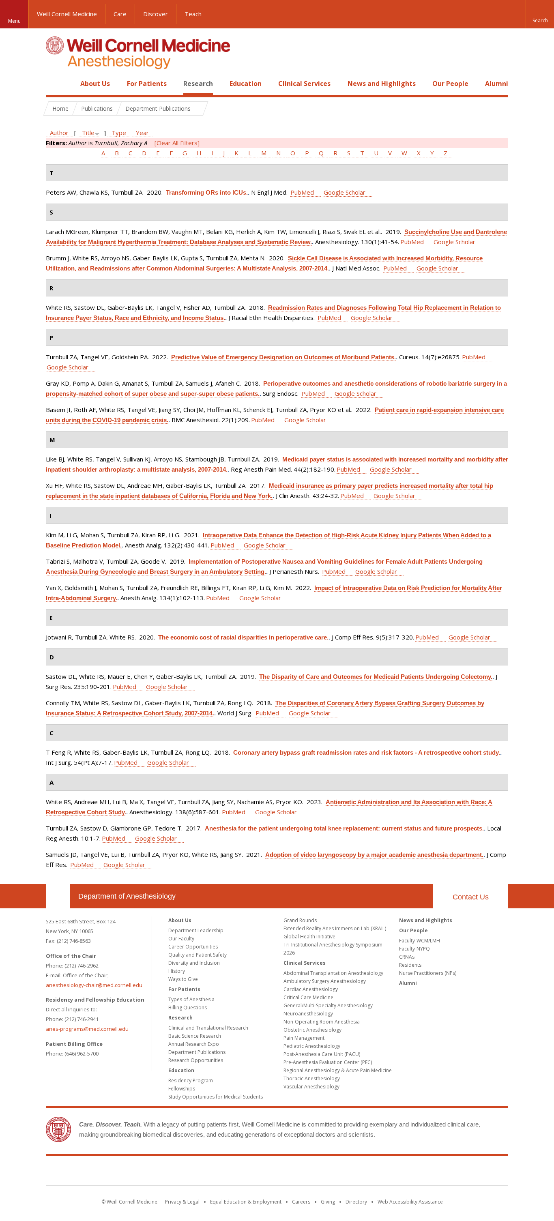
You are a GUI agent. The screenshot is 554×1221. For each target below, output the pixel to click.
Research (198, 83)
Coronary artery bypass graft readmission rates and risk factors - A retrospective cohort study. (366, 752)
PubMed (302, 192)
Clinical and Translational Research (208, 1027)
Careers (301, 1201)
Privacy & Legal (182, 1201)
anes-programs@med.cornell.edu (87, 1028)
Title (88, 133)
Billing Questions (187, 1007)
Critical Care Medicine (308, 997)
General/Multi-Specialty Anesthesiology (328, 1005)
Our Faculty (181, 938)
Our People (450, 83)
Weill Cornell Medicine (67, 14)
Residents (410, 964)
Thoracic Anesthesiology (311, 1078)
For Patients (147, 83)
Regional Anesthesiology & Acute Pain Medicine (337, 1070)
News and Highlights (382, 83)
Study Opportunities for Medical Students (215, 1096)
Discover (155, 14)
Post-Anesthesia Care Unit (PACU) (321, 1054)
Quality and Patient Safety (197, 954)
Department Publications (196, 1052)
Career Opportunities (193, 946)
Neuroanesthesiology (308, 1013)
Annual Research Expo (193, 1044)
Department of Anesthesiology (127, 896)
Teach (193, 14)
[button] (540, 14)
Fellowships (181, 1088)
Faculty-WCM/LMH (419, 940)
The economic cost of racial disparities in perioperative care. (243, 637)
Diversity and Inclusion (194, 962)
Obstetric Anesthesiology (312, 1029)
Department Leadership (195, 930)
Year (142, 133)
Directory (356, 1201)
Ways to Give (183, 979)
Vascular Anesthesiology (311, 1086)
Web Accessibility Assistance (410, 1201)
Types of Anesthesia (191, 999)
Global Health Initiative (309, 936)
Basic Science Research (194, 1035)
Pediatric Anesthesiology (311, 1046)
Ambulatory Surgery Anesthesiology (324, 981)
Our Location (58, 896)
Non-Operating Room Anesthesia (321, 1021)
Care (120, 14)
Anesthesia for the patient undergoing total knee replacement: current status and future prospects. (344, 828)
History (176, 971)
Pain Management (303, 1037)
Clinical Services (304, 83)
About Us (95, 83)
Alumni (496, 83)
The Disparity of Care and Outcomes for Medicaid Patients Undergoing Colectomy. (375, 676)
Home (55, 83)
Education (246, 83)
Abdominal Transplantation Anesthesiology (333, 973)
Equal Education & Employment (245, 1201)
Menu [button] (14, 20)
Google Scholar (344, 192)
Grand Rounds (300, 920)
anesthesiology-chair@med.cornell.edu (94, 985)
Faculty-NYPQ (414, 948)
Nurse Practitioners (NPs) (427, 973)
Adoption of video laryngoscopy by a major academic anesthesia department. (374, 854)
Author (59, 133)
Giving (328, 1201)
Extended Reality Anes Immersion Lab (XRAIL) (334, 928)
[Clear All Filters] (177, 143)
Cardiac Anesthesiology (310, 989)
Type (119, 133)
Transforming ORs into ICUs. (207, 192)
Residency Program (190, 1080)
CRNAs (406, 956)
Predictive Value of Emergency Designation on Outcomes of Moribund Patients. (283, 357)
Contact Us (471, 897)
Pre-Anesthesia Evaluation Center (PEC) (327, 1062)
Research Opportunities (195, 1060)
